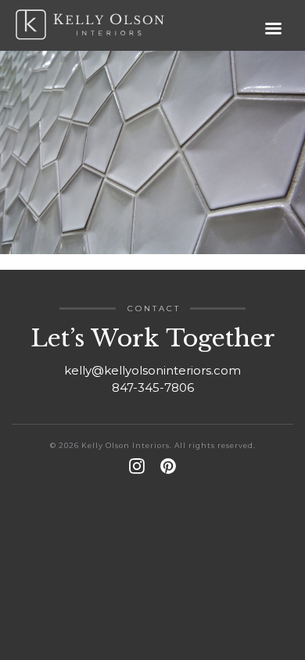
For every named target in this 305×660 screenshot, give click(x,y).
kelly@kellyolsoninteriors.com (152, 370)
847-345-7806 (153, 387)
